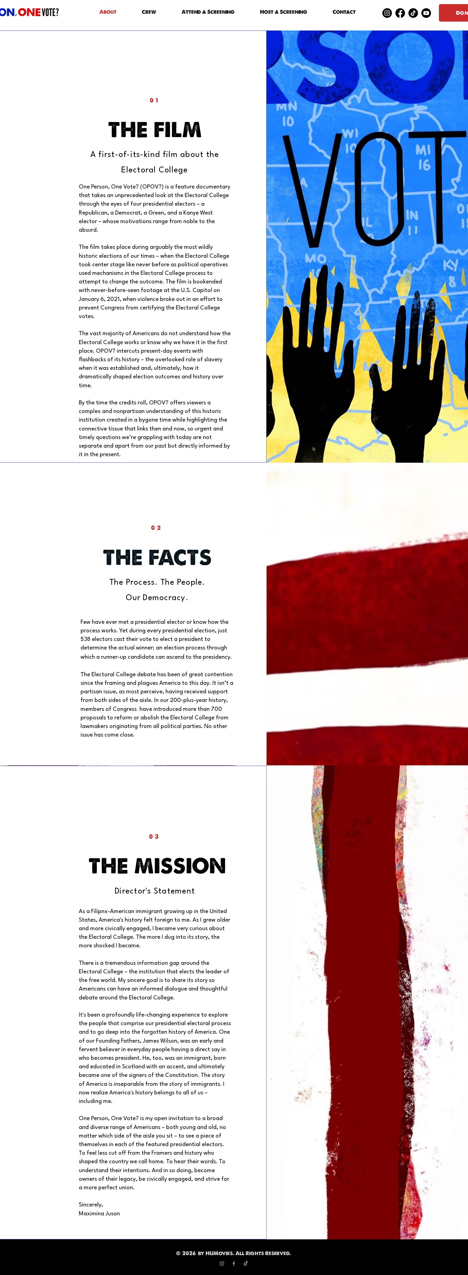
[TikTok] (413, 13)
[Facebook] (400, 13)
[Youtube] (426, 13)
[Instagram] (387, 13)
